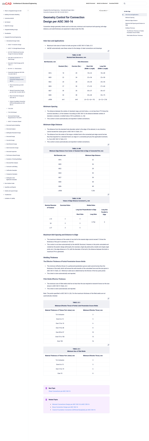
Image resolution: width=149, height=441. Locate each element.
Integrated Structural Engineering (13, 37)
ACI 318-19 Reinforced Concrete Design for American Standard (16, 53)
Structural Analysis (11, 129)
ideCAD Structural (90, 3)
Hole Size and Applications (131, 14)
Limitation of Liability (10, 198)
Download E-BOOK (113, 3)
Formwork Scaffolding (11, 166)
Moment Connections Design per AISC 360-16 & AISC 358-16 (17, 91)
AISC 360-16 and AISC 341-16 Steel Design (15, 58)
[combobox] (135, 3)
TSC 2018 (10, 108)
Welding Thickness (130, 28)
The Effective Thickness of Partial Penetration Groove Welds (135, 31)
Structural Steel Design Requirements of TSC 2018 (14, 116)
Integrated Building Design (11, 29)
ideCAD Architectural (102, 3)
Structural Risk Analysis (12, 162)
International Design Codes (13, 41)
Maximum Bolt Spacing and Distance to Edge (135, 24)
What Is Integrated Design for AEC (13, 10)
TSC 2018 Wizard (12, 112)
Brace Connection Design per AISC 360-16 (17, 96)
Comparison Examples (11, 174)
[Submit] (124, 3)
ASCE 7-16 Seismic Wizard (14, 121)
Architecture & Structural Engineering (25, 3)
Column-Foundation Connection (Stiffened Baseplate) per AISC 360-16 (17, 103)
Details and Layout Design (11, 190)
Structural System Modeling (13, 125)
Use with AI (104, 10)
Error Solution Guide (9, 183)
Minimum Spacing (129, 17)
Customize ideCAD (9, 18)
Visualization (8, 33)
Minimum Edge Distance (131, 20)
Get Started (7, 22)
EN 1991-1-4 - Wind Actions (14, 68)
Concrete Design (10, 140)
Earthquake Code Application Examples (11, 178)
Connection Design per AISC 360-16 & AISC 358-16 (16, 73)
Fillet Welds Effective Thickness (135, 35)
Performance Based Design (13, 155)
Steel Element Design (11, 144)
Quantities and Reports (10, 187)
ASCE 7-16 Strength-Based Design (16, 48)
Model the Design (9, 25)
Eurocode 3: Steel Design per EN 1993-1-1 (16, 63)
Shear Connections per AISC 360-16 (17, 85)
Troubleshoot (8, 194)
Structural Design (10, 136)
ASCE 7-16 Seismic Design (14, 44)
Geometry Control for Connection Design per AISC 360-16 (17, 79)
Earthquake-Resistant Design (13, 132)
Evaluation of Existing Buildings (14, 159)
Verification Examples (11, 170)
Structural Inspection (11, 151)
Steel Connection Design (12, 147)
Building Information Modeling (12, 14)
